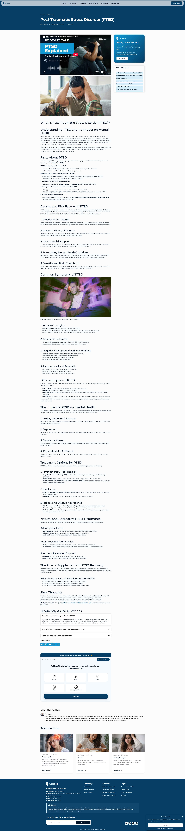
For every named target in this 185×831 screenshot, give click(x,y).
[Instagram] (129, 823)
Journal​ (80, 758)
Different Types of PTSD (124, 86)
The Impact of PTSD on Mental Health (127, 89)
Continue (76, 696)
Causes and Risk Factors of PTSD (126, 81)
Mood (97, 679)
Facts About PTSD (122, 78)
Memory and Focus (76, 690)
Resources (72, 3)
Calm (75, 679)
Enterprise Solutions (108, 789)
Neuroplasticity (47, 757)
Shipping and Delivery (108, 795)
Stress (54, 679)
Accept (165, 825)
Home (64, 3)
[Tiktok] (133, 823)
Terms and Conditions (127, 787)
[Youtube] (126, 823)
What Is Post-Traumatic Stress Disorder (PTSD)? (129, 72)
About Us (86, 787)
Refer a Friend (93, 3)
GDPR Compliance (126, 792)
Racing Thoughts (120, 758)
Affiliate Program (89, 789)
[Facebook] (136, 823)
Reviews (83, 3)
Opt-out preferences (161, 828)
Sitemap (123, 795)
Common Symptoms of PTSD (125, 84)
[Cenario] (6, 3)
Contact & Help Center (109, 787)
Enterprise (104, 3)
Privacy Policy (170, 828)
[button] (182, 817)
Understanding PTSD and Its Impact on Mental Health (130, 75)
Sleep (54, 690)
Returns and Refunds (108, 792)
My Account (115, 3)
